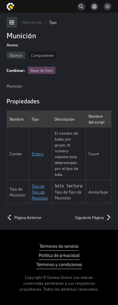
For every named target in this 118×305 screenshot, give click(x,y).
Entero (38, 153)
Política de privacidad (59, 255)
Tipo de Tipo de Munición (40, 192)
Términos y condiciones (59, 264)
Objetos (16, 55)
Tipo (53, 22)
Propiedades (23, 101)
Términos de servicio (59, 246)
